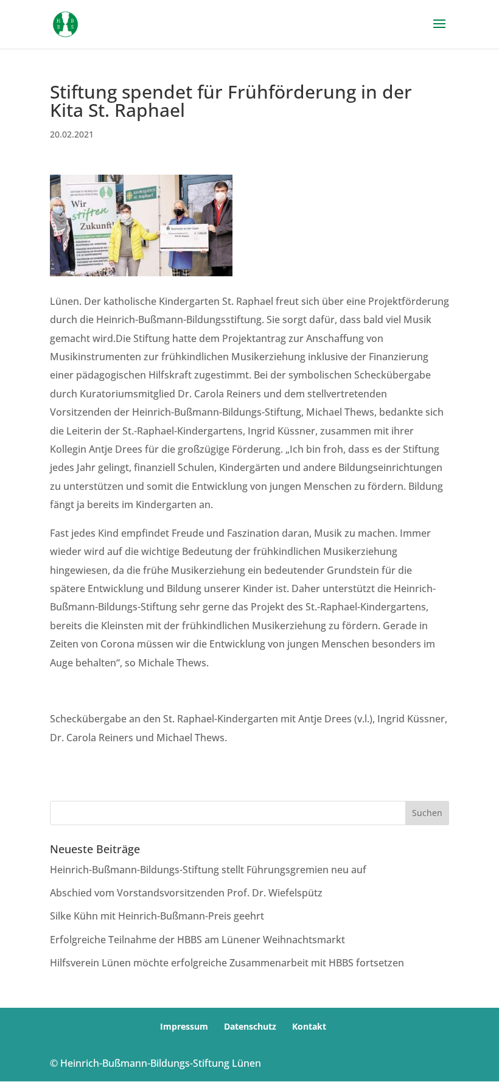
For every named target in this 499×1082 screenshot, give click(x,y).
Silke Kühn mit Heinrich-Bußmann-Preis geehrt (157, 916)
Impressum (184, 1026)
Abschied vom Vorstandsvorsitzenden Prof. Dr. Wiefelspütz (186, 892)
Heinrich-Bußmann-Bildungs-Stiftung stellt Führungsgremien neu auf (208, 869)
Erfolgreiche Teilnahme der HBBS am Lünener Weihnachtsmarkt (197, 939)
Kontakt (309, 1026)
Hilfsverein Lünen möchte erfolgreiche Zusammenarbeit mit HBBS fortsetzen (227, 962)
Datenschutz (250, 1026)
